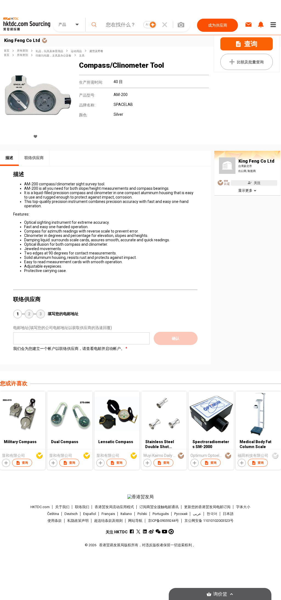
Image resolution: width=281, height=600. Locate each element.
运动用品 (76, 51)
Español (89, 514)
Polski (142, 514)
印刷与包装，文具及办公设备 (53, 55)
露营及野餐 (96, 51)
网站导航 (135, 521)
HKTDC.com (40, 507)
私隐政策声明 (78, 521)
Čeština (53, 514)
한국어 (212, 514)
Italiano (126, 514)
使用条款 (54, 521)
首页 (6, 50)
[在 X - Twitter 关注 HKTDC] (138, 531)
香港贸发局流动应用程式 (114, 507)
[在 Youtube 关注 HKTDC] (164, 531)
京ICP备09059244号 (163, 521)
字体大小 (243, 507)
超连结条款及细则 (108, 521)
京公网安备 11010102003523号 (209, 521)
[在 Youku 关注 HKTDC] (171, 531)
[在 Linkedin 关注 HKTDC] (144, 531)
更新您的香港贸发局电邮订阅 (207, 507)
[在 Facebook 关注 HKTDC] (131, 531)
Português (161, 514)
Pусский (180, 514)
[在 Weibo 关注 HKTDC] (151, 531)
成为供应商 (217, 25)
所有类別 (22, 50)
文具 (82, 55)
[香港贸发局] (141, 496)
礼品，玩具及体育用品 (49, 51)
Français (108, 514)
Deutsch (71, 514)
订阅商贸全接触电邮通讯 (159, 507)
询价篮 (220, 594)
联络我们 (82, 507)
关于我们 (62, 507)
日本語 (228, 514)
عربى (197, 514)
